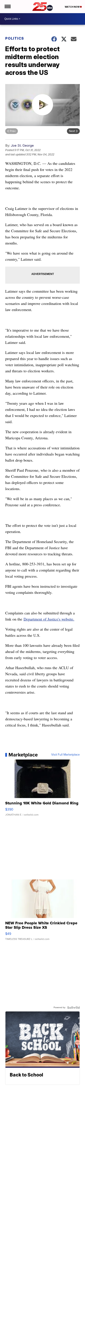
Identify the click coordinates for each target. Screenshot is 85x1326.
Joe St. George (22, 145)
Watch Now (72, 6)
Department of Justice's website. (49, 619)
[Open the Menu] (7, 6)
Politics (14, 38)
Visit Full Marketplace (65, 754)
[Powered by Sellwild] (73, 1007)
